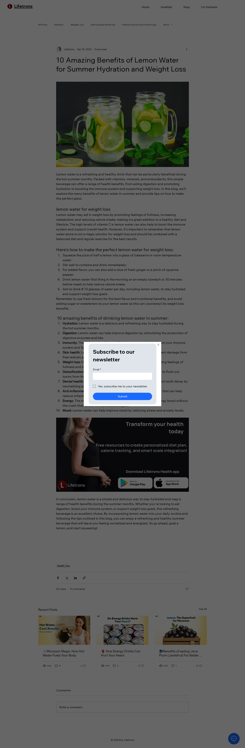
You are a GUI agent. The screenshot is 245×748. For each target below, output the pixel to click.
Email (97, 369)
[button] (158, 345)
